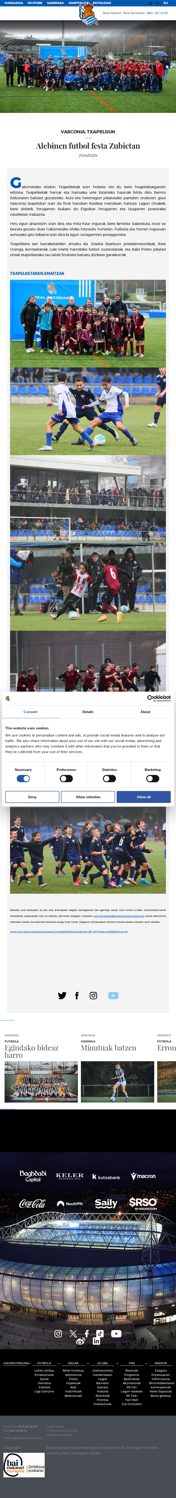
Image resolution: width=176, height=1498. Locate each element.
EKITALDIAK (102, 3)
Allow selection (88, 797)
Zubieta (44, 1387)
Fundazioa (14, 3)
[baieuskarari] (24, 1464)
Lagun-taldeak (132, 1391)
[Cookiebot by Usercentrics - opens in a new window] (151, 698)
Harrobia (44, 1383)
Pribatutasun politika (62, 1430)
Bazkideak (132, 1379)
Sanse (44, 1379)
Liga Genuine (44, 1391)
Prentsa (102, 1400)
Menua (11, 36)
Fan (132, 1363)
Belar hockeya (73, 1370)
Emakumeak (44, 1375)
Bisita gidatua (161, 1395)
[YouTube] (116, 1333)
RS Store (35, 3)
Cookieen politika (60, 1435)
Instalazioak (103, 1404)
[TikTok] (100, 1333)
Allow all (144, 797)
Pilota (73, 1379)
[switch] (66, 778)
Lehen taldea (44, 1370)
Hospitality (78, 3)
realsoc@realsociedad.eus (22, 1438)
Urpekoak (73, 1383)
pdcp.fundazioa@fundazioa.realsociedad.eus (119, 916)
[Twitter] (62, 995)
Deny (32, 797)
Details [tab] (88, 712)
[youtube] (113, 995)
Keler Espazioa (161, 1391)
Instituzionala (102, 1370)
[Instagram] (93, 995)
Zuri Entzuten (132, 1404)
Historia (102, 1391)
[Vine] (80, 1340)
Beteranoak (73, 1395)
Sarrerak (55, 3)
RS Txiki (132, 1395)
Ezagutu (161, 1370)
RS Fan (132, 1387)
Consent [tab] (30, 712)
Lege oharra (55, 1426)
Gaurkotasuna (15, 1363)
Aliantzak (103, 1395)
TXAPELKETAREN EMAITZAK (37, 273)
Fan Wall (131, 1400)
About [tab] (145, 712)
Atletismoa (73, 1375)
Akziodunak (132, 1383)
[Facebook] (77, 995)
